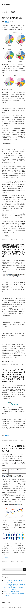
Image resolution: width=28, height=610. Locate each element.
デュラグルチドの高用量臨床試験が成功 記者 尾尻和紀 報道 (13, 448)
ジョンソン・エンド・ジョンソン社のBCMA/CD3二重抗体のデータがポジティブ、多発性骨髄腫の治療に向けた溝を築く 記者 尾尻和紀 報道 (13, 376)
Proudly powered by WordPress (14, 607)
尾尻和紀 (7, 21)
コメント (21, 239)
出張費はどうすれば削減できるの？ (11, 591)
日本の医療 (6, 4)
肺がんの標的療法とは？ (12, 18)
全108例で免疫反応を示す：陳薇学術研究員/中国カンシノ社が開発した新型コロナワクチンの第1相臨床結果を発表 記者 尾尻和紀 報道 (14, 250)
